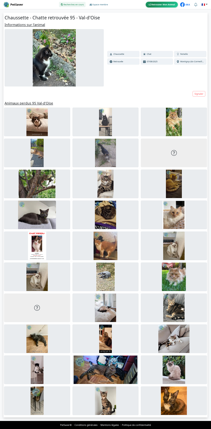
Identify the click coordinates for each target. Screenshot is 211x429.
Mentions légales (109, 425)
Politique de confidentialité (136, 425)
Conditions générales (86, 425)
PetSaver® (66, 425)
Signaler (198, 93)
